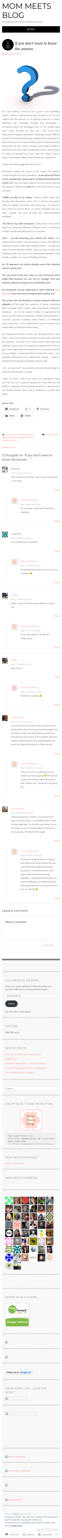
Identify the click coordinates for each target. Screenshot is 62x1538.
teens (14, 440)
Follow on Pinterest (14, 1163)
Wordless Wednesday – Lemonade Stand (25, 1063)
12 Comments (52, 434)
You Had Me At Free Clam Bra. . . (20, 1072)
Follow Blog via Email (22, 980)
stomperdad (17, 808)
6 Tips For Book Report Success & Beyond (25, 1068)
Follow (11, 1003)
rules (30, 437)
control (20, 434)
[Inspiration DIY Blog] (13, 1499)
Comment (49, 945)
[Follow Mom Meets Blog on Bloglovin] (19, 1374)
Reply (57, 489)
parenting (14, 437)
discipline (29, 434)
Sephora (6, 440)
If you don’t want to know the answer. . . (24, 1054)
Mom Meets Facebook (21, 1177)
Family (5, 437)
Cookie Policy (16, 1525)
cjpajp (14, 660)
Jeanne (15, 595)
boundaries (10, 434)
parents (23, 437)
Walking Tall (8, 447)
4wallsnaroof (17, 717)
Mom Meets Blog (26, 10)
